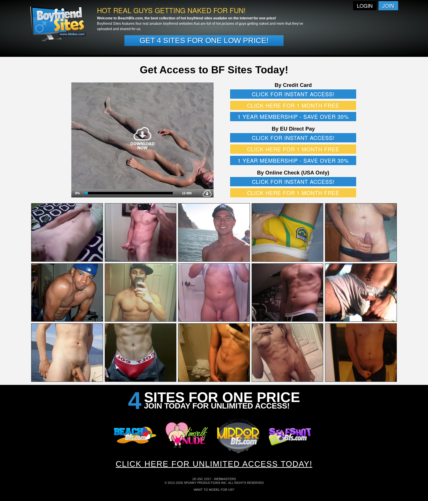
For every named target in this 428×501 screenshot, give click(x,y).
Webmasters (225, 479)
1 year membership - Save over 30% (293, 116)
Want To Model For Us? (214, 489)
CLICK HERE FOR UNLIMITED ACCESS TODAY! (214, 463)
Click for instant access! (293, 94)
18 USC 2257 (201, 479)
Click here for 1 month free (293, 105)
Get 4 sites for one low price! (204, 40)
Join (388, 5)
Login (365, 5)
